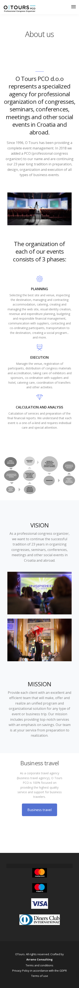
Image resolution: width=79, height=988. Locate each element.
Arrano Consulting (39, 959)
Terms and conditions (39, 965)
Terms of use (39, 976)
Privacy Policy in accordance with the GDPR (39, 970)
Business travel (39, 810)
